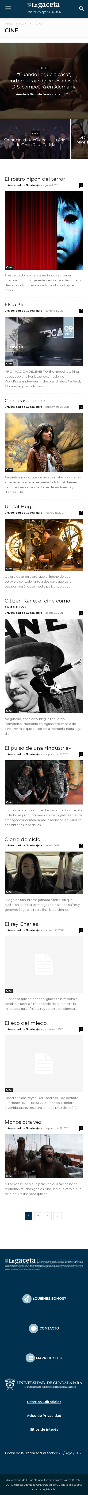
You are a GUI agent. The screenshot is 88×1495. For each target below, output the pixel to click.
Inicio (8, 24)
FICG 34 (14, 304)
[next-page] (57, 1216)
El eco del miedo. (26, 1023)
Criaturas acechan (27, 401)
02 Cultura (23, 24)
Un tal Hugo (19, 506)
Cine (44, 68)
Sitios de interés (44, 1429)
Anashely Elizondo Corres (33, 94)
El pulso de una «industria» (38, 748)
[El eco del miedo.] (44, 1063)
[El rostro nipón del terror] (44, 230)
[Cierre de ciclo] (44, 873)
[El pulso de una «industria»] (44, 782)
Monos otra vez (23, 1122)
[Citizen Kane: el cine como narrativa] (44, 666)
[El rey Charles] (44, 964)
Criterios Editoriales (44, 1402)
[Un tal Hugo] (44, 545)
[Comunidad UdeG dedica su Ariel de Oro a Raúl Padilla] (35, 145)
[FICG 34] (44, 341)
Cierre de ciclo (22, 839)
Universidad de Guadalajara (23, 185)
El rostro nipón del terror (35, 179)
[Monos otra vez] (44, 1156)
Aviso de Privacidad (44, 1416)
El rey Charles (21, 924)
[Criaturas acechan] (44, 442)
